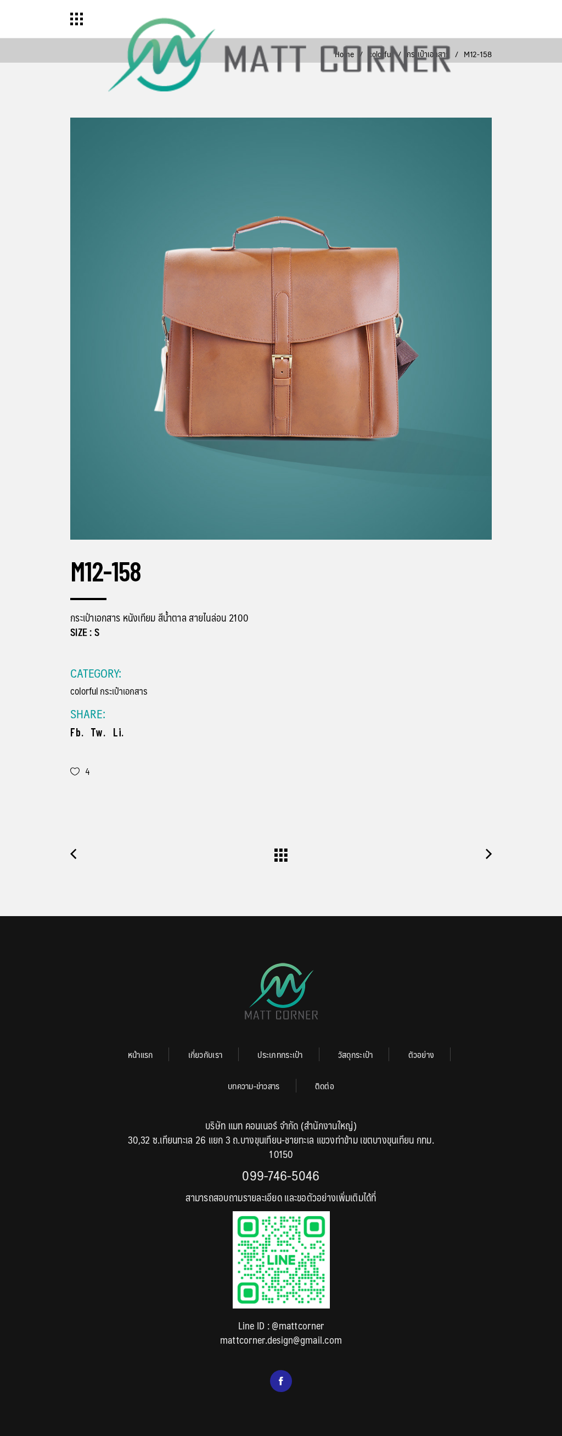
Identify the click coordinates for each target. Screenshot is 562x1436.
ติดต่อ (324, 1085)
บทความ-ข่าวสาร (254, 1085)
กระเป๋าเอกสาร (124, 690)
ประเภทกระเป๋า (279, 1054)
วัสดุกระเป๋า (355, 1054)
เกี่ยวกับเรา (205, 1054)
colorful (84, 690)
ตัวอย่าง (421, 1054)
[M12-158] (281, 329)
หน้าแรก (140, 1054)
